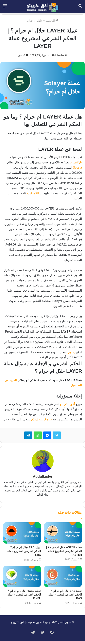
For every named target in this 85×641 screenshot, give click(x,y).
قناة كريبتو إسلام (41, 419)
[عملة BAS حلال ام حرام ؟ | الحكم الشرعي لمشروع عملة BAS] (63, 576)
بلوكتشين (76, 162)
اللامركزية (33, 193)
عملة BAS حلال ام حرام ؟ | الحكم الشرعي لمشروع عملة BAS (65, 594)
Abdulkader (58, 55)
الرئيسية (50, 20)
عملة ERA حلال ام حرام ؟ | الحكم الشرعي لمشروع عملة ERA (24, 551)
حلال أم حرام (34, 20)
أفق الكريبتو (67, 404)
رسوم (72, 352)
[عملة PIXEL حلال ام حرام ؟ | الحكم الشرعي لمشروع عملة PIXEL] (22, 576)
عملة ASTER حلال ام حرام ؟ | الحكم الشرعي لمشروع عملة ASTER (64, 551)
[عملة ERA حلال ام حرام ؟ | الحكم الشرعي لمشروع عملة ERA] (22, 533)
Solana (77, 167)
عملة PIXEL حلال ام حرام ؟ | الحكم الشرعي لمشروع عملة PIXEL (24, 594)
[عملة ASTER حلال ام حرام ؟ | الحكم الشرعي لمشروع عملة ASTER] (63, 532)
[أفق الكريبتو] (42, 7)
